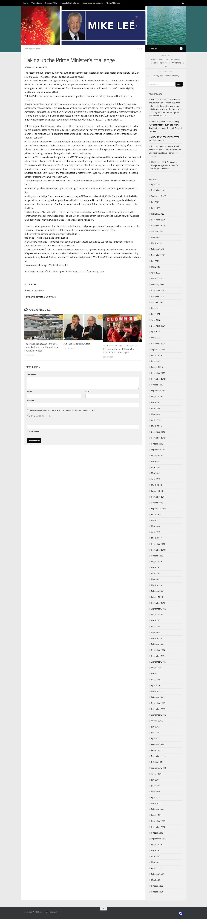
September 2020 (158, 349)
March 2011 (156, 803)
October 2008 (157, 886)
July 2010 (155, 850)
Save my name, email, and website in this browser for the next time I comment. (62, 410)
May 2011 (155, 791)
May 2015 (155, 632)
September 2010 (158, 839)
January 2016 (157, 597)
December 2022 (158, 290)
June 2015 (155, 626)
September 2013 (158, 715)
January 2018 (157, 491)
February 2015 (157, 644)
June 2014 (155, 679)
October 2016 (157, 556)
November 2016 (158, 550)
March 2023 (156, 278)
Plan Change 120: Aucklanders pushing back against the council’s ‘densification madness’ (163, 165)
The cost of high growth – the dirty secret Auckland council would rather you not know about (41, 347)
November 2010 (158, 827)
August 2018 (157, 455)
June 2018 (155, 467)
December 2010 (158, 821)
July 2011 (155, 780)
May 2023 (155, 267)
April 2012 (155, 738)
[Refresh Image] (49, 415)
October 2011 (157, 762)
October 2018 (157, 444)
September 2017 (158, 508)
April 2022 (155, 320)
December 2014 (158, 650)
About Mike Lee (113, 3)
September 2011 (158, 768)
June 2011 (155, 785)
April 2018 (155, 479)
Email (88, 391)
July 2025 (155, 202)
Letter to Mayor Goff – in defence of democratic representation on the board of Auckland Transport (120, 349)
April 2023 (155, 273)
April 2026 (155, 184)
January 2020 (157, 367)
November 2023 (158, 255)
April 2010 (155, 868)
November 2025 (158, 190)
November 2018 (158, 438)
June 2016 (155, 573)
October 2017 (157, 503)
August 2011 (157, 774)
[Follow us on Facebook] (181, 48)
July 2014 (155, 673)
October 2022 (157, 302)
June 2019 (155, 408)
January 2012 (157, 750)
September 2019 (158, 390)
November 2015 (158, 603)
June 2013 (155, 732)
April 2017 (155, 532)
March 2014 (156, 691)
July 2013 (155, 727)
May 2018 (155, 473)
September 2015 (158, 609)
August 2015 (157, 614)
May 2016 (155, 579)
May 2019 (155, 414)
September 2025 (158, 196)
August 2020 (157, 355)
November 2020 (158, 343)
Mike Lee (31, 67)
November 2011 (158, 756)
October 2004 (157, 892)
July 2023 (155, 261)
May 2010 (155, 862)
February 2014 (157, 697)
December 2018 (158, 432)
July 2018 (155, 461)
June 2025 (155, 208)
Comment (31, 375)
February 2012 (157, 744)
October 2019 (157, 385)
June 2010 (155, 856)
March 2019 (156, 426)
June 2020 (155, 361)
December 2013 (158, 703)
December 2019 (158, 373)
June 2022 (155, 314)
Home (25, 3)
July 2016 (155, 567)
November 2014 (158, 656)
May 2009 (155, 880)
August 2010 (157, 844)
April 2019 (155, 420)
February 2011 (157, 809)
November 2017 (158, 497)
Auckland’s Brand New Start (76, 343)
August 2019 (157, 396)
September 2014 (158, 662)
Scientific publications (93, 3)
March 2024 (156, 243)
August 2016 (157, 561)
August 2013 (157, 721)
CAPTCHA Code (33, 431)
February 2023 (157, 284)
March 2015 (156, 638)
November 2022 (158, 296)
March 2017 (156, 538)
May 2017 (155, 526)
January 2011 (157, 815)
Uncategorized (32, 48)
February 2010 (157, 874)
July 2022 (155, 308)
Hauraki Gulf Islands (70, 3)
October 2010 (157, 833)
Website (30, 400)
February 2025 (157, 214)
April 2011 (155, 797)
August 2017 (157, 514)
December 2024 (158, 220)
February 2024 (157, 249)
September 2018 (158, 449)
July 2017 (155, 520)
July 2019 (155, 402)
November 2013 (158, 709)
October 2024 (157, 231)
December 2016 (158, 544)
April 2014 (155, 685)
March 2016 (156, 585)
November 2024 (158, 225)
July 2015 (155, 620)
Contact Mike (51, 3)
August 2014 (157, 668)
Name (30, 391)
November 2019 (158, 379)
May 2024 (155, 237)
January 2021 (157, 337)
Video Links (36, 3)
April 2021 (155, 331)
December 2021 (158, 326)
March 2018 (156, 485)
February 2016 (157, 591)
